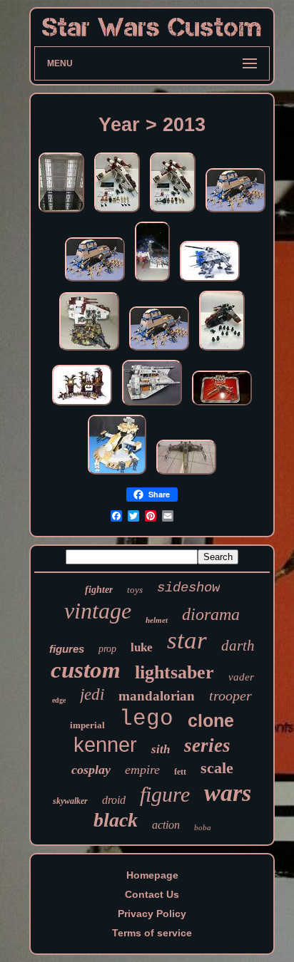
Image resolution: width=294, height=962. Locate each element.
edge (59, 700)
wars (227, 793)
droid (114, 800)
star (187, 640)
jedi (92, 694)
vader (241, 677)
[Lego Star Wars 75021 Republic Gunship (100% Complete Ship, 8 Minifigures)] (117, 212)
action (166, 825)
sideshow (188, 588)
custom (86, 670)
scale (217, 768)
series (207, 745)
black (115, 820)
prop (107, 648)
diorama (211, 614)
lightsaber (174, 672)
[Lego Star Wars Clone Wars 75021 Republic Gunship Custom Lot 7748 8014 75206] (89, 350)
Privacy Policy (152, 913)
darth (238, 645)
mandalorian (156, 695)
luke (142, 647)
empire (142, 769)
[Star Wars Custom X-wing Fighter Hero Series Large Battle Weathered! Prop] (186, 474)
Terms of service (152, 932)
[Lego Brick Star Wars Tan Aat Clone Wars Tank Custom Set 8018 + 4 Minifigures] (117, 474)
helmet (157, 620)
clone (211, 720)
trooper (230, 695)
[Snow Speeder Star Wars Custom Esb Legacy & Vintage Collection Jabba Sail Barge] (152, 405)
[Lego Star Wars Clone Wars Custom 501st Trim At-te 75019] (209, 281)
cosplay (91, 769)
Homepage (152, 875)
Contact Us (152, 894)
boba (202, 827)
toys (135, 589)
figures (66, 649)
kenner (105, 744)
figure (165, 794)
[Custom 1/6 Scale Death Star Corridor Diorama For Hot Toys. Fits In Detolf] (61, 212)
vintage (97, 611)
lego (146, 718)
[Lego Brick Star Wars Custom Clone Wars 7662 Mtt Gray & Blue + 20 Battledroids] (235, 212)
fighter (99, 589)
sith (160, 749)
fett (180, 772)
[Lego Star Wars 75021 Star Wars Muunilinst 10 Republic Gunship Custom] (152, 281)
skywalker (70, 801)
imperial (87, 725)
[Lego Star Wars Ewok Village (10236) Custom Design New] (82, 405)
